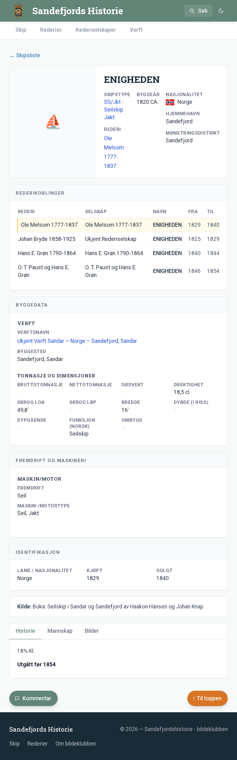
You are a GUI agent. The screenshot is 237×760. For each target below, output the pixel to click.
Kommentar (37, 698)
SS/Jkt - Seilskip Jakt (114, 109)
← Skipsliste (24, 55)
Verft (136, 30)
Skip (20, 30)
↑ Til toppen (207, 698)
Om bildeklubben (76, 744)
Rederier (51, 30)
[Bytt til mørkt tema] (221, 11)
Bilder (92, 631)
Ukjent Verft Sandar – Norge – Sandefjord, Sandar (77, 341)
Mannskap (60, 631)
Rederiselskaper (96, 30)
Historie (25, 631)
